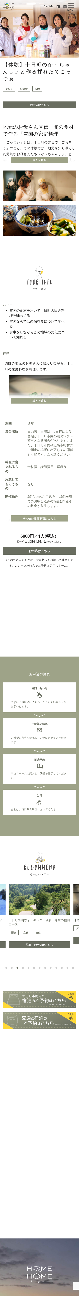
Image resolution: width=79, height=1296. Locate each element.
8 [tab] (45, 968)
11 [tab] (62, 968)
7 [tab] (39, 968)
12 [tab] (67, 968)
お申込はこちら (39, 105)
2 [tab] (12, 968)
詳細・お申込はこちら (39, 945)
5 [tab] (28, 968)
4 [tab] (23, 968)
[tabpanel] (39, 916)
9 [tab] (51, 968)
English (48, 6)
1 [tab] (6, 968)
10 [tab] (56, 968)
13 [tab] (73, 968)
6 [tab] (34, 968)
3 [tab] (17, 968)
